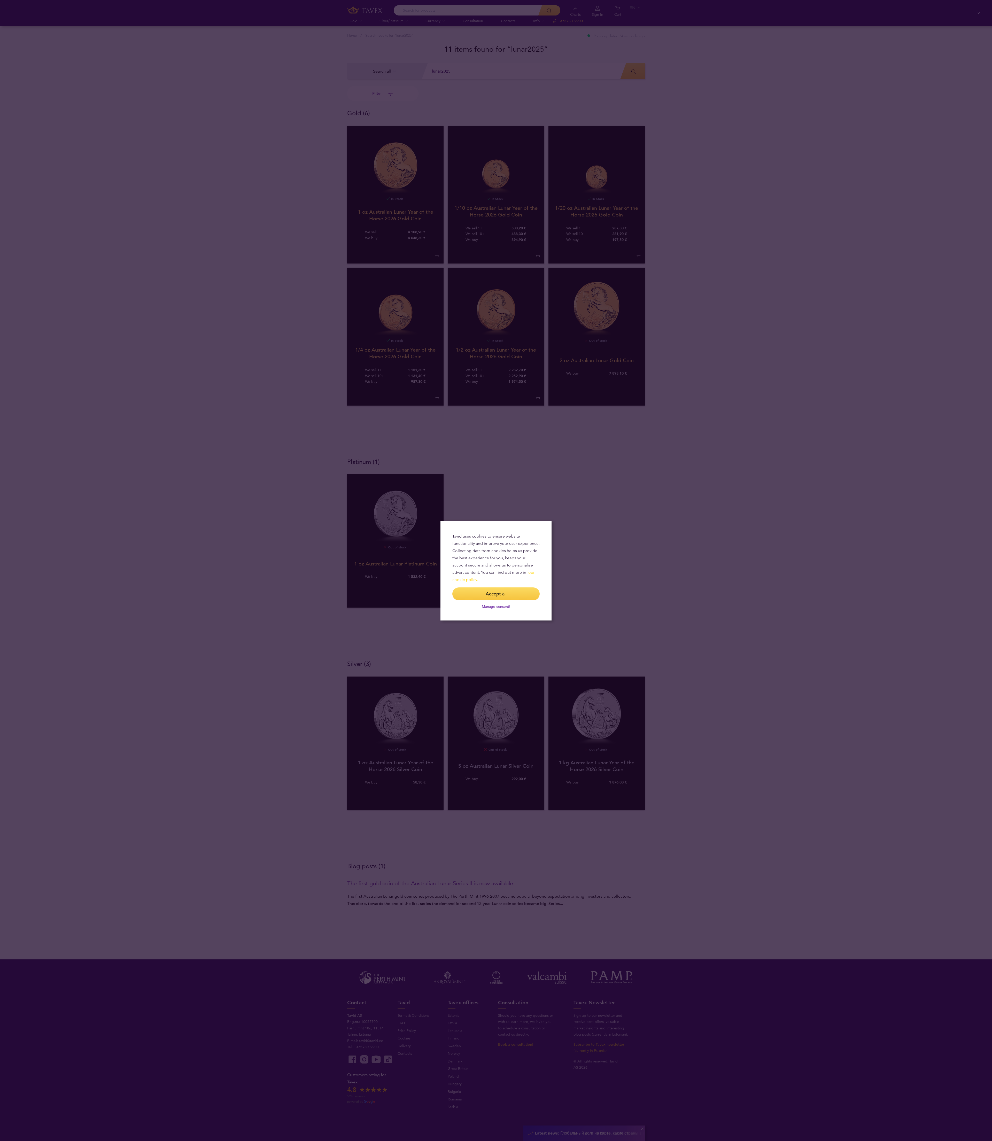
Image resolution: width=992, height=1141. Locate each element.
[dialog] (496, 570)
